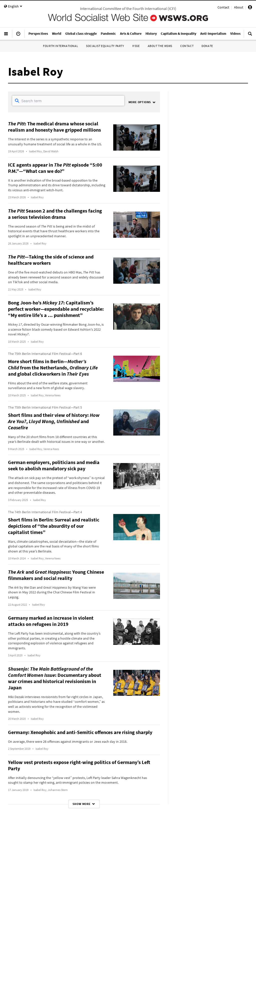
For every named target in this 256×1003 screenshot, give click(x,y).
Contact (223, 7)
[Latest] (18, 36)
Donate (207, 46)
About (238, 7)
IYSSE (136, 46)
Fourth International (60, 46)
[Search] (250, 36)
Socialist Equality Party (105, 46)
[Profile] (250, 8)
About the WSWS (160, 46)
